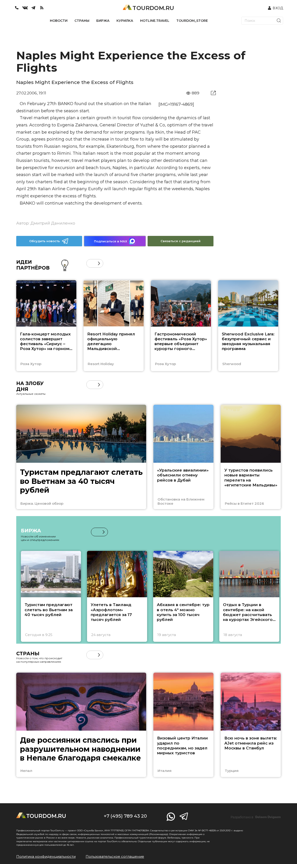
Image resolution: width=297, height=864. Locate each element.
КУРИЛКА (124, 21)
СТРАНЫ (81, 21)
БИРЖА (103, 21)
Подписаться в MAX (110, 241)
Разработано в (256, 817)
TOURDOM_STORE (192, 21)
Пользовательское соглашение (115, 856)
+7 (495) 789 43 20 (125, 816)
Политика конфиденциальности (46, 856)
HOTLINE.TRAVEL (154, 21)
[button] (90, 263)
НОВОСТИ (59, 21)
